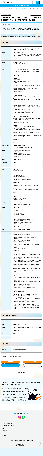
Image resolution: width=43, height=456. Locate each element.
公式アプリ (4, 421)
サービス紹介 (16, 440)
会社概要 (11, 440)
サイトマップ (4, 430)
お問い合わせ (4, 433)
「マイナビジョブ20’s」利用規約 (8, 425)
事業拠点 (20, 440)
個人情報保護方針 (30, 440)
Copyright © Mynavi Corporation (19, 445)
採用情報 (24, 440)
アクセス (3, 428)
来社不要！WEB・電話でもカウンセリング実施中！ (21, 5)
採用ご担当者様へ (5, 435)
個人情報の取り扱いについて (7, 423)
